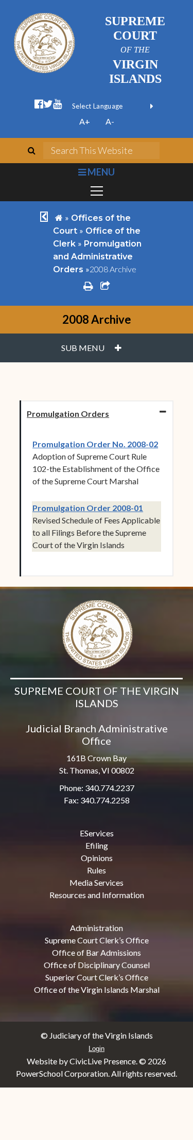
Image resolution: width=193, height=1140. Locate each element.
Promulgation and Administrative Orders (97, 256)
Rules (96, 870)
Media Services (96, 882)
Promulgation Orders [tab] (68, 413)
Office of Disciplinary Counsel (97, 965)
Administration (96, 928)
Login (96, 1049)
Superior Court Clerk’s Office (96, 977)
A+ (84, 121)
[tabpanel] (96, 501)
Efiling (96, 845)
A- (110, 121)
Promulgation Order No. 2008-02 (95, 444)
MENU (100, 172)
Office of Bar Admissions (96, 952)
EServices (97, 833)
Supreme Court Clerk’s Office (97, 940)
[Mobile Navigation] (96, 191)
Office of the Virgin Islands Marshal (97, 989)
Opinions (97, 858)
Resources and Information (96, 895)
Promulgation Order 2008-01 (87, 508)
